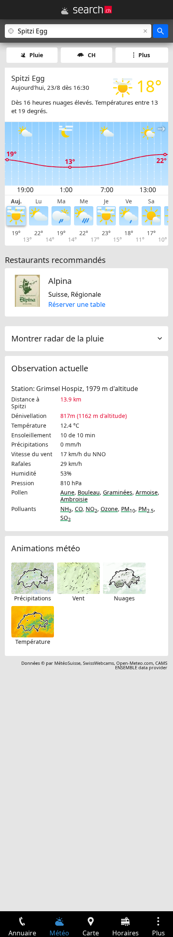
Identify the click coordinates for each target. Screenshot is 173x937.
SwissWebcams (98, 663)
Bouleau (89, 492)
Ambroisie (74, 499)
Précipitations (32, 598)
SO (65, 517)
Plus (144, 55)
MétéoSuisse (67, 663)
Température (32, 641)
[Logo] (92, 10)
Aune (67, 492)
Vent (78, 598)
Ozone (109, 509)
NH (66, 509)
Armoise (147, 492)
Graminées (117, 492)
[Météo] (64, 11)
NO (91, 509)
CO (78, 509)
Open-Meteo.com (134, 663)
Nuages (124, 598)
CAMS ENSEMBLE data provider (141, 665)
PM (128, 509)
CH (92, 55)
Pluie (36, 55)
